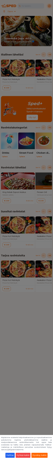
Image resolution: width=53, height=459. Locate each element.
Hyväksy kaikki (39, 455)
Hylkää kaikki (23, 455)
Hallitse (10, 455)
